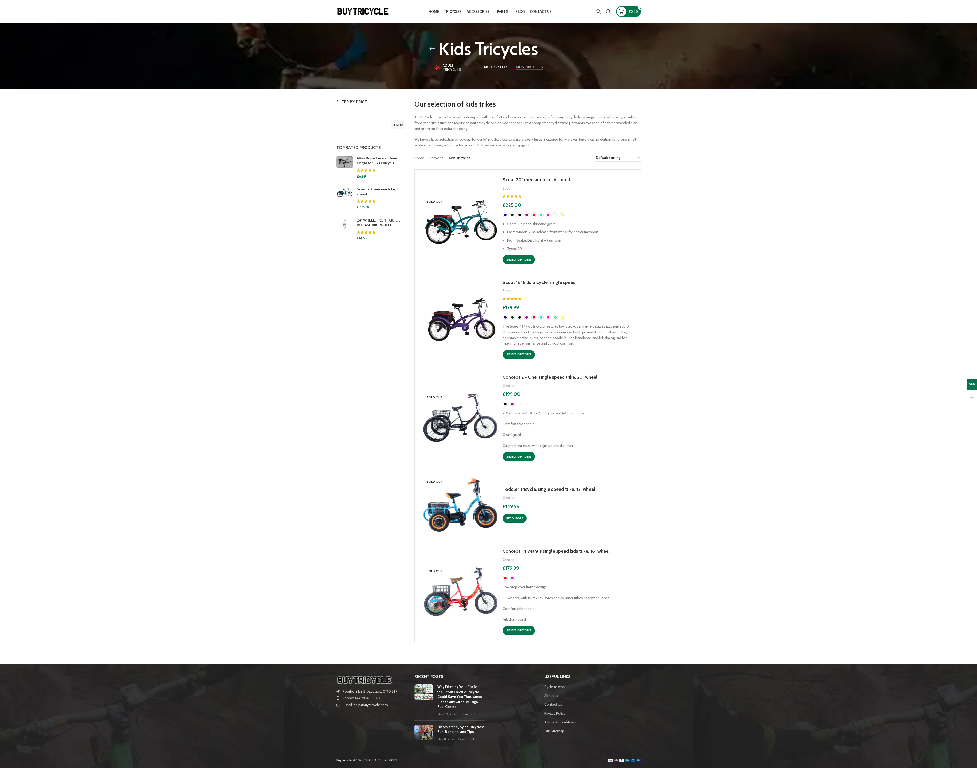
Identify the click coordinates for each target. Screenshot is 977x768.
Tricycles (436, 158)
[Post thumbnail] (423, 700)
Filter (398, 124)
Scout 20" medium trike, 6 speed (377, 191)
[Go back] (432, 49)
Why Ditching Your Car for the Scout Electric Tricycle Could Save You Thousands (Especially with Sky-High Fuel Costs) (459, 696)
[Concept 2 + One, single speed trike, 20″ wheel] (460, 418)
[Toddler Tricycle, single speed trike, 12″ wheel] (460, 505)
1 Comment (467, 714)
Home (419, 158)
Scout (507, 188)
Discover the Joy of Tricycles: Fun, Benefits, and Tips (460, 729)
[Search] (608, 11)
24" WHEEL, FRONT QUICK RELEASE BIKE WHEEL (378, 223)
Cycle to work (555, 686)
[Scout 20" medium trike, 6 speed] (344, 198)
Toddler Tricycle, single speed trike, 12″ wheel (549, 489)
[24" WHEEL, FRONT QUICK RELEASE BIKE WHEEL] (344, 229)
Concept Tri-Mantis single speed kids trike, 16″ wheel (556, 551)
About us (551, 695)
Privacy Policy (555, 713)
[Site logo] (363, 11)
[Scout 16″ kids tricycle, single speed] (460, 319)
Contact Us (553, 704)
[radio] (505, 214)
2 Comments (466, 739)
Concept (509, 385)
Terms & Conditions (560, 722)
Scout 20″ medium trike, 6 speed (536, 179)
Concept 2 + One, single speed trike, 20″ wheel (550, 377)
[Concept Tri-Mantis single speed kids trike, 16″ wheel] (460, 592)
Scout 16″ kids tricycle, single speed (539, 282)
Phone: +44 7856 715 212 (361, 698)
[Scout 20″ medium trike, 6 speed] (460, 221)
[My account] (598, 11)
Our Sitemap (554, 731)
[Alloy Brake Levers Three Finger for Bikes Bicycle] (344, 167)
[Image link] (364, 679)
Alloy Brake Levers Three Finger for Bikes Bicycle (377, 161)
